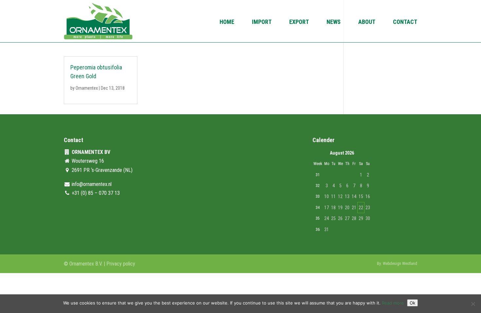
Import (262, 22)
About (366, 22)
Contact (405, 22)
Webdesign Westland (400, 263)
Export (299, 22)
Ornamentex (87, 88)
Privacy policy (120, 264)
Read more (393, 302)
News (334, 22)
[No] (473, 304)
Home (227, 22)
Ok (412, 302)
